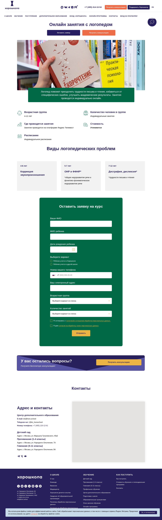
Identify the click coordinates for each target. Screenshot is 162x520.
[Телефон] (22, 456)
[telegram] (25, 486)
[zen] (33, 486)
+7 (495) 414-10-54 (93, 7)
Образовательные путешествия (94, 500)
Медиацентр (54, 489)
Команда (53, 482)
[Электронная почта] (25, 456)
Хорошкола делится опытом (60, 492)
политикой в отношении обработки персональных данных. (88, 321)
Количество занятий (60, 308)
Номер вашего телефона (63, 270)
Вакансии (53, 486)
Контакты (119, 488)
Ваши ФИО (55, 218)
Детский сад (87, 479)
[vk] (29, 486)
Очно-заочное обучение (92, 503)
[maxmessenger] (40, 486)
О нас (52, 479)
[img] (12, 5)
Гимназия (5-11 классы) (91, 486)
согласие (34, 514)
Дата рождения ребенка (62, 244)
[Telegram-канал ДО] (18, 456)
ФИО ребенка (57, 231)
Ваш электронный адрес (62, 282)
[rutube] (36, 486)
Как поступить (121, 479)
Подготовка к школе (90, 496)
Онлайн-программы (90, 506)
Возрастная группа (59, 295)
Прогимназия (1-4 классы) (92, 482)
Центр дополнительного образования (96, 492)
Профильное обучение (91, 489)
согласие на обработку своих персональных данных (79, 326)
